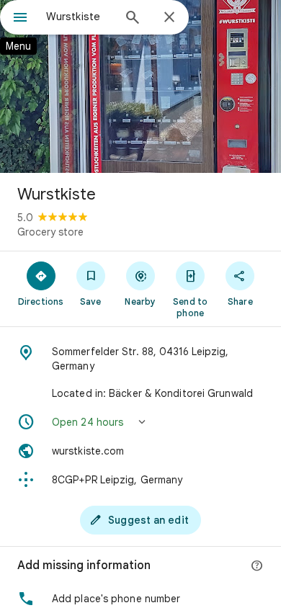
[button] (140, 422)
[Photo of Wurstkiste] (140, 86)
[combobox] (79, 16)
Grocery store (50, 231)
